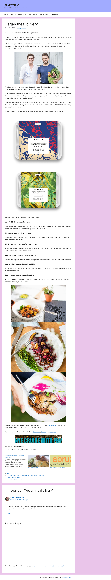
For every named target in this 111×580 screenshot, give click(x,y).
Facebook (36, 432)
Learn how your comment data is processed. (48, 566)
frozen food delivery (13, 475)
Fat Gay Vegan (11, 4)
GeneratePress (66, 577)
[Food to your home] (38, 461)
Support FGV (44, 14)
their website (51, 425)
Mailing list (55, 14)
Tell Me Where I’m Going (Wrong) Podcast (24, 14)
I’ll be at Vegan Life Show (14, 479)
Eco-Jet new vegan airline (57, 467)
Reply (9, 513)
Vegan (9, 473)
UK (20, 475)
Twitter (43, 432)
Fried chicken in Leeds (13, 477)
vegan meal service (39, 475)
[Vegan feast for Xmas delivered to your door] (16, 461)
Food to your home (33, 467)
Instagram (53, 432)
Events (5, 14)
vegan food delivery (28, 475)
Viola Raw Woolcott (17, 498)
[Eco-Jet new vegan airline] (60, 461)
